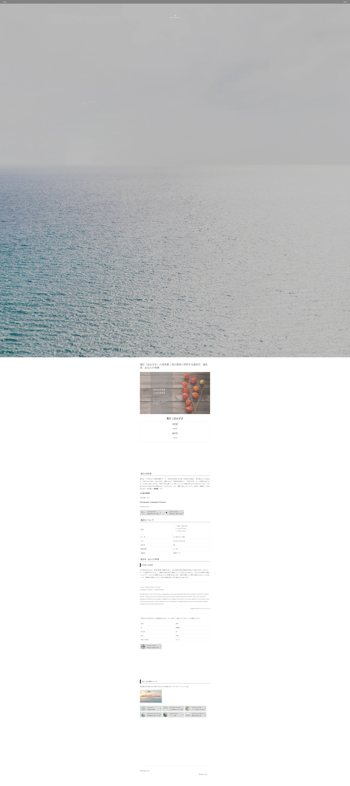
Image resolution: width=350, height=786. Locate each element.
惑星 (142, 635)
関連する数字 (145, 639)
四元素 (143, 631)
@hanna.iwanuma (204, 608)
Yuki (206, 774)
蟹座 (177, 623)
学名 (142, 541)
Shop (4, 2)
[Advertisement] (175, 456)
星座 (142, 623)
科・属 (143, 537)
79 (176, 639)
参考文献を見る (145, 771)
